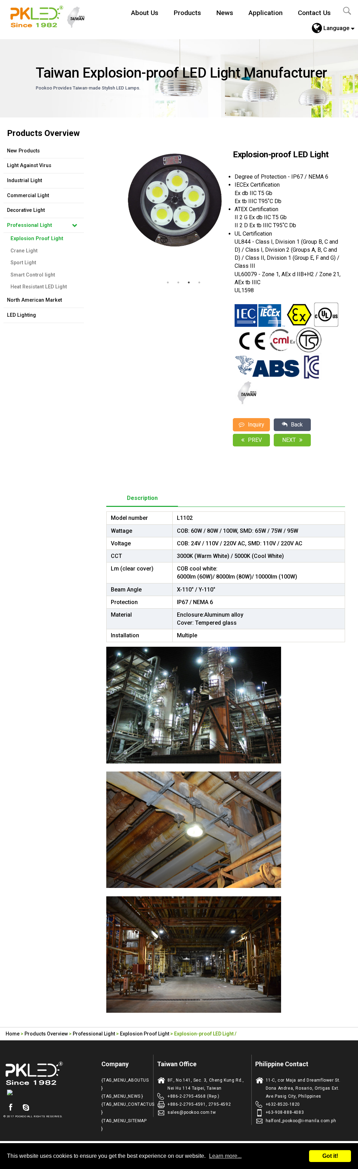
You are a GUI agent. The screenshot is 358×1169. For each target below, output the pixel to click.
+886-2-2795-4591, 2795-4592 (199, 1104)
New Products (23, 151)
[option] (174, 200)
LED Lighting (21, 315)
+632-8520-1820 (283, 1104)
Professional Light (29, 225)
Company (115, 1064)
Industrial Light (24, 181)
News (224, 13)
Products (187, 13)
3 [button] (188, 282)
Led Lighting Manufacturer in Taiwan (51, 15)
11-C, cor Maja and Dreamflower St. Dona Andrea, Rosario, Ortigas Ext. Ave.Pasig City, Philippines (303, 1088)
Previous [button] (109, 208)
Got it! (330, 1156)
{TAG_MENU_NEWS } (122, 1096)
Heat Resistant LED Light (38, 287)
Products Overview (46, 1034)
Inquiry (256, 424)
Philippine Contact (281, 1064)
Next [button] (222, 208)
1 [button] (167, 282)
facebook (10, 1107)
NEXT (289, 440)
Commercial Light (28, 196)
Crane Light (23, 251)
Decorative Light (26, 210)
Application (265, 13)
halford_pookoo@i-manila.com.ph (301, 1120)
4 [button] (199, 282)
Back (297, 424)
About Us (144, 13)
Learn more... (225, 1156)
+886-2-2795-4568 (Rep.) (193, 1096)
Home (13, 1034)
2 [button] (178, 282)
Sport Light (23, 263)
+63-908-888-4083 (285, 1112)
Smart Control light (32, 275)
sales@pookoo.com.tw (191, 1112)
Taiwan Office (176, 1064)
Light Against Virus (29, 165)
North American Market (34, 300)
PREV (255, 440)
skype (26, 1107)
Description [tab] (142, 498)
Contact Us (314, 13)
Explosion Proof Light (36, 239)
